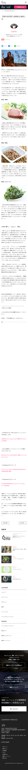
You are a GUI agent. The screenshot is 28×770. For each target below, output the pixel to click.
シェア (11, 45)
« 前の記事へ (5, 522)
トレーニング (4, 611)
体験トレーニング (5, 640)
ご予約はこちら (20, 7)
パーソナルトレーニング (7, 616)
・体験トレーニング (5, 756)
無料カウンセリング (6, 635)
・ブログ (3, 752)
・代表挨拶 (3, 750)
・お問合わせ (4, 754)
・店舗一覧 (3, 758)
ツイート (5, 45)
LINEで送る (18, 45)
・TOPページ (4, 746)
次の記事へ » (23, 522)
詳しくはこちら (14, 708)
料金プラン (4, 630)
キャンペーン (4, 597)
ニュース (3, 592)
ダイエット (4, 602)
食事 (2, 607)
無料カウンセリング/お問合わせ (14, 665)
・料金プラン (4, 748)
